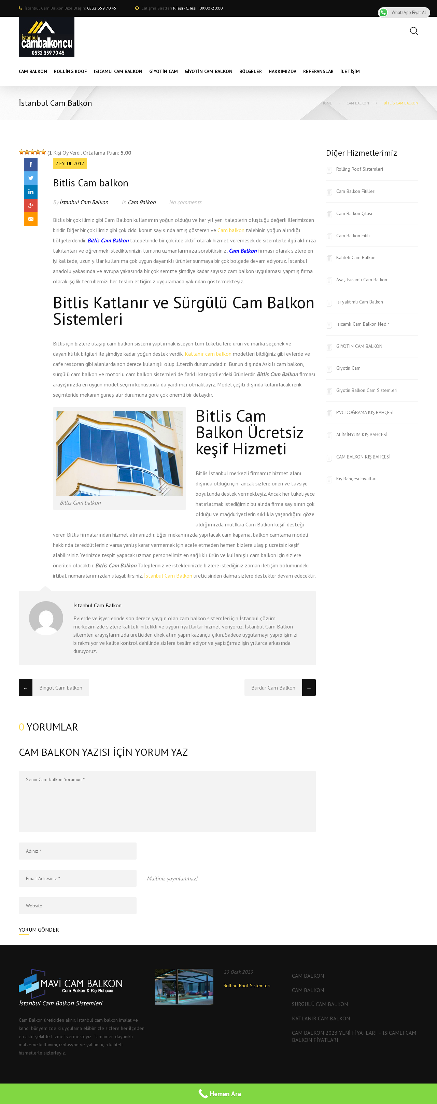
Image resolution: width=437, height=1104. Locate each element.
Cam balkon (230, 230)
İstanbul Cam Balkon (83, 202)
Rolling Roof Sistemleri (359, 169)
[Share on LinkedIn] (31, 192)
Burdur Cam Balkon (273, 687)
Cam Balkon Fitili (353, 235)
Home (326, 103)
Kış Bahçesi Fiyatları (356, 479)
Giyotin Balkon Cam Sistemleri (366, 390)
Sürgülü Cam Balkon (320, 1004)
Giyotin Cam (348, 368)
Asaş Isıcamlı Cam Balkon (361, 280)
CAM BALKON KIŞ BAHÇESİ (363, 457)
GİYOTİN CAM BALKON (359, 346)
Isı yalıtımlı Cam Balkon (359, 302)
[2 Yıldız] (27, 152)
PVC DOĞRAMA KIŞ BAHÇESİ (365, 412)
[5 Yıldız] (43, 152)
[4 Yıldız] (38, 152)
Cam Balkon (358, 103)
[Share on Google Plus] (31, 205)
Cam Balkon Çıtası (354, 213)
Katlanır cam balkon (208, 353)
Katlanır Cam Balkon (321, 1018)
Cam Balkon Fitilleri (356, 191)
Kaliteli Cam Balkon (356, 257)
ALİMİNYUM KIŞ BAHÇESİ (361, 434)
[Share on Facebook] (31, 164)
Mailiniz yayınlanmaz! (172, 878)
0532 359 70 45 (101, 8)
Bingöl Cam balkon (60, 687)
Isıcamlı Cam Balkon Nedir (362, 324)
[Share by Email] (31, 219)
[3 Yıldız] (32, 152)
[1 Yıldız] (21, 152)
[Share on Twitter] (31, 178)
